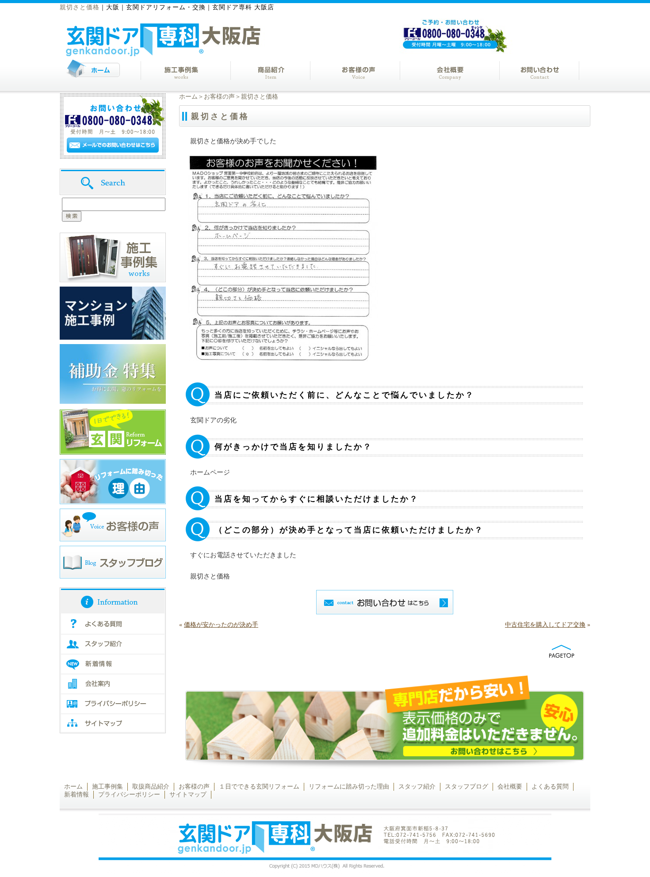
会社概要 (509, 786)
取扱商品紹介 (150, 786)
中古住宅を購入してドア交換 (545, 624)
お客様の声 (219, 96)
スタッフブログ (466, 786)
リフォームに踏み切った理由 (349, 786)
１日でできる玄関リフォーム (259, 786)
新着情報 (76, 794)
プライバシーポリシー (129, 794)
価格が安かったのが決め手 (221, 624)
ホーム (188, 96)
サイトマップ (187, 794)
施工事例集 (107, 786)
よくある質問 (550, 786)
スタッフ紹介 (417, 786)
